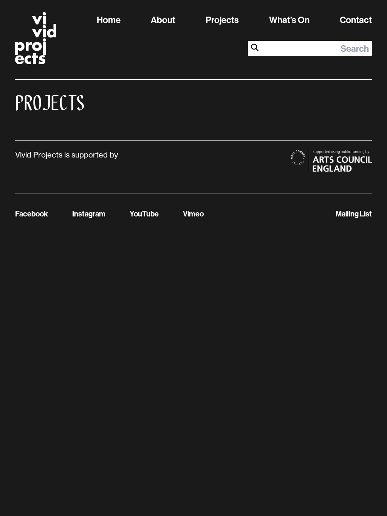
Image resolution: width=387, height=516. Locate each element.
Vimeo (193, 213)
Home (109, 19)
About (163, 19)
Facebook (31, 213)
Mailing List (354, 213)
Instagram (88, 213)
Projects (222, 19)
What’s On (289, 19)
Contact (356, 19)
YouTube (144, 213)
